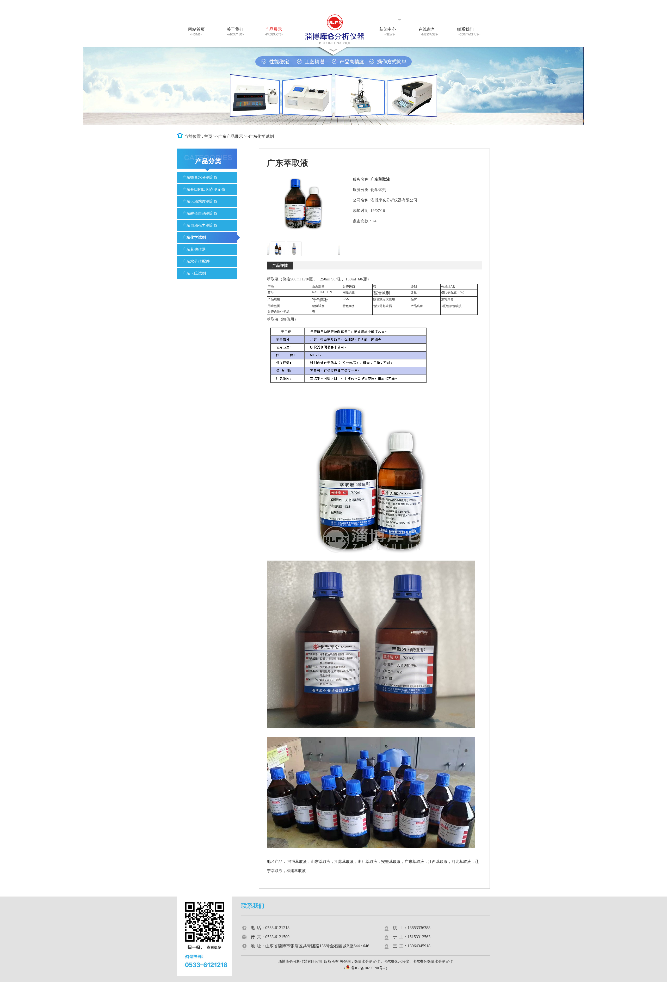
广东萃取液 (414, 862)
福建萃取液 (296, 871)
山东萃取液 (320, 862)
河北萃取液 (461, 862)
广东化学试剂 (261, 136)
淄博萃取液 (297, 862)
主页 (208, 136)
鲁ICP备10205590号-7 (368, 968)
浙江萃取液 (367, 862)
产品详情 (280, 265)
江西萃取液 (438, 862)
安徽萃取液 (391, 862)
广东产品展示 (230, 136)
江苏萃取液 (344, 862)
